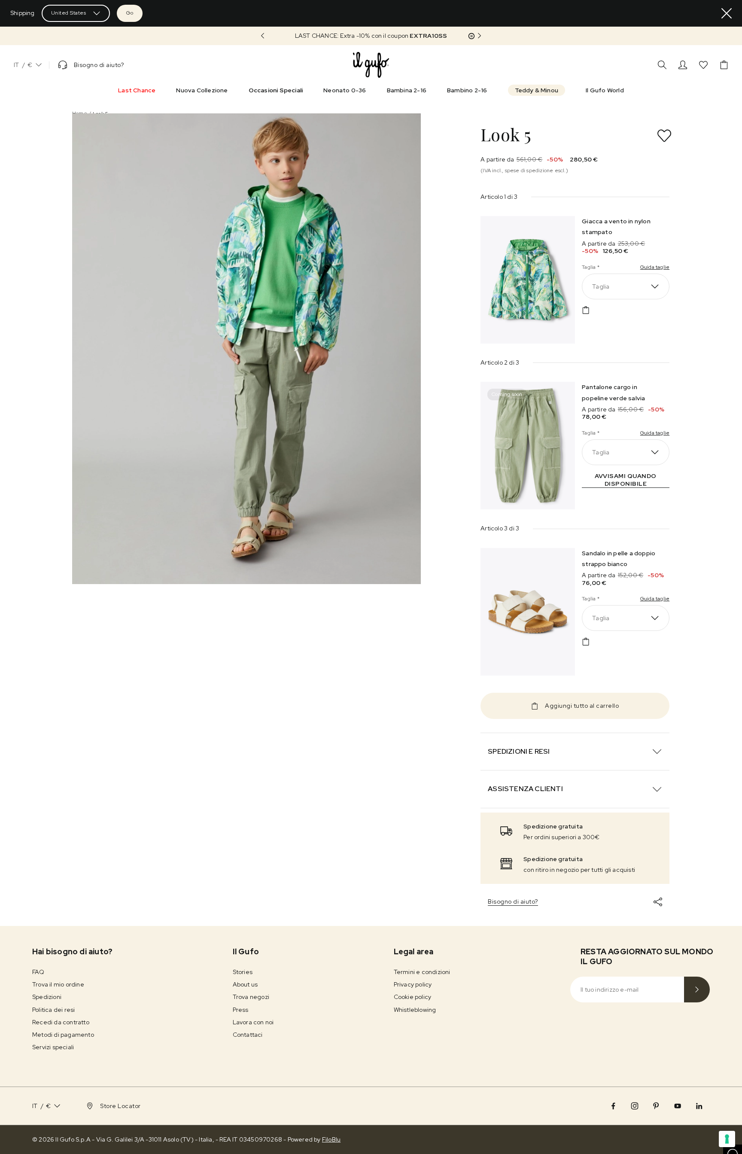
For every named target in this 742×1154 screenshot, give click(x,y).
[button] (371, 35)
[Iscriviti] (697, 989)
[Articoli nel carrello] (724, 65)
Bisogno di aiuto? (513, 901)
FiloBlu (331, 1139)
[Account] (682, 65)
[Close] (727, 13)
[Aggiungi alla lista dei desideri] (664, 136)
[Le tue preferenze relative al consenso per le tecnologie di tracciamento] (727, 1139)
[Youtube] (677, 1106)
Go (129, 12)
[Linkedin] (699, 1106)
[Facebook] (613, 1106)
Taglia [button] (600, 286)
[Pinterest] (656, 1106)
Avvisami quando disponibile (626, 479)
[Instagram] (634, 1106)
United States (68, 12)
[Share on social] (658, 902)
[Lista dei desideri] (703, 65)
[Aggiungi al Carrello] (586, 310)
